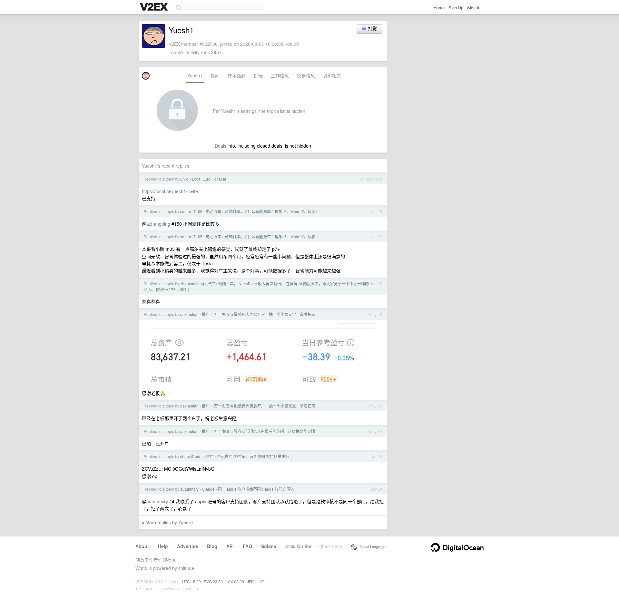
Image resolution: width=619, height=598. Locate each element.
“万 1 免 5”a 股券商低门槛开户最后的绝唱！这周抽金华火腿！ (266, 431)
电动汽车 (213, 211)
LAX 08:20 (235, 581)
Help (163, 546)
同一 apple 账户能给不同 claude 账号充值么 (256, 489)
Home (439, 8)
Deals (220, 145)
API (230, 546)
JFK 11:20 (256, 581)
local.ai (219, 178)
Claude (208, 489)
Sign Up (455, 8)
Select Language (371, 546)
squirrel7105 (191, 211)
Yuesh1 (194, 75)
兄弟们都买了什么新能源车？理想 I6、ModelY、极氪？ (271, 211)
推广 (211, 283)
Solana (268, 546)
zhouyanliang (192, 283)
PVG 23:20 (213, 581)
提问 (215, 75)
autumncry (189, 489)
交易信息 (306, 75)
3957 (216, 52)
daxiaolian (189, 314)
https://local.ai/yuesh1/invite (170, 191)
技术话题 (237, 75)
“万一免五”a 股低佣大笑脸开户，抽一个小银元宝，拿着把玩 (264, 314)
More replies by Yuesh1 (169, 522)
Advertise (187, 546)
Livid (184, 178)
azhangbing (158, 224)
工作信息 (280, 75)
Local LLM (201, 178)
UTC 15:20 (191, 581)
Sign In (473, 8)
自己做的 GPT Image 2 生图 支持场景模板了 (255, 456)
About (142, 546)
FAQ (247, 546)
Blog (212, 546)
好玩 (258, 75)
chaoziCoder (191, 456)
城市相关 (332, 75)
